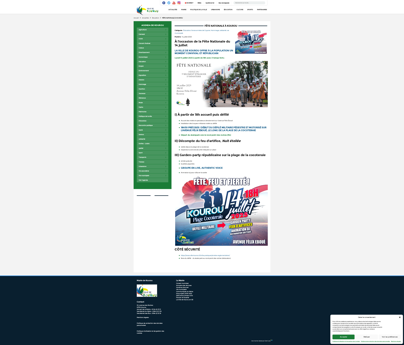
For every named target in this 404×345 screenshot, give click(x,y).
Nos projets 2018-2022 (184, 293)
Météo (199, 3)
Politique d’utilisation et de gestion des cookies (346, 341)
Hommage (215, 30)
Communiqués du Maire (184, 291)
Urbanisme (215, 10)
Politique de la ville (198, 10)
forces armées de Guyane (200, 30)
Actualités (172, 10)
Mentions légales (396, 341)
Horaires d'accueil (182, 287)
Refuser (367, 337)
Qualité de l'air (210, 3)
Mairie (183, 10)
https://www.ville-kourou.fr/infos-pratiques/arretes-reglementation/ (205, 255)
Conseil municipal (182, 283)
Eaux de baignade (224, 3)
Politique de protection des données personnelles (375, 341)
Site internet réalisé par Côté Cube (260, 341)
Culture (240, 10)
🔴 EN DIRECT (189, 3)
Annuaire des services (183, 285)
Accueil (136, 18)
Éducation (228, 10)
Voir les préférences (390, 337)
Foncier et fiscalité (182, 297)
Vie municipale (181, 289)
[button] (400, 317)
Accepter (343, 337)
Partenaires (262, 10)
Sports (250, 10)
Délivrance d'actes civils (184, 295)
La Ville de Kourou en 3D (184, 300)
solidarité (223, 30)
